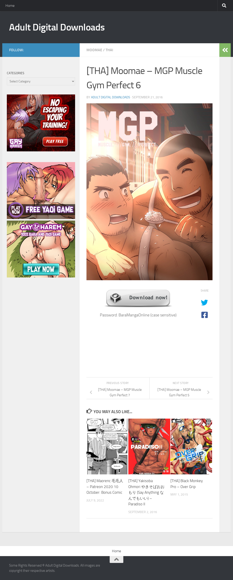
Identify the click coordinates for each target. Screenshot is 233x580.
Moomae (94, 50)
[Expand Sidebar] (225, 50)
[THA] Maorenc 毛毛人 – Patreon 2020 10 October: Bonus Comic (104, 486)
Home (10, 5)
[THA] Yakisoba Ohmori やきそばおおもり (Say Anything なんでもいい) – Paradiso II (146, 492)
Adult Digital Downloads (57, 27)
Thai (109, 50)
